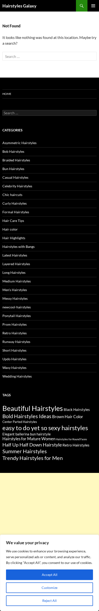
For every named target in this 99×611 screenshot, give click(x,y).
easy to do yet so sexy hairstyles (45, 428)
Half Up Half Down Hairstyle (32, 444)
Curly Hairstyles (14, 203)
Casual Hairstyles (15, 177)
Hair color (10, 229)
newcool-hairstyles (16, 307)
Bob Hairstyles (13, 151)
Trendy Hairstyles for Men (32, 458)
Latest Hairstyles (14, 255)
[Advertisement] (49, 522)
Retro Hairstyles (14, 333)
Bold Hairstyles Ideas (26, 416)
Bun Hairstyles (13, 169)
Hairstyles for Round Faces (71, 439)
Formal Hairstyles (15, 212)
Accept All (49, 575)
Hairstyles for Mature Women (28, 438)
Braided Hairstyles (16, 160)
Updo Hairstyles (14, 359)
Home (6, 94)
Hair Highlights (13, 238)
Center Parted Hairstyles (19, 422)
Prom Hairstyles (14, 324)
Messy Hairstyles (15, 298)
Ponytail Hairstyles (16, 316)
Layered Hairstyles (16, 264)
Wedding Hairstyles (17, 376)
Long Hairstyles (13, 272)
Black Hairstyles (77, 409)
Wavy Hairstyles (14, 368)
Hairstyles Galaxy (19, 5)
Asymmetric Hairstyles (19, 143)
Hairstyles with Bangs (18, 246)
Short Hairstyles (14, 350)
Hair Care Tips (13, 221)
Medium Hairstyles (16, 281)
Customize (49, 588)
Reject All (49, 601)
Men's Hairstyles (14, 290)
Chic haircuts (12, 195)
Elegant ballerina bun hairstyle (26, 434)
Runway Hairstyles (16, 342)
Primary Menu (93, 6)
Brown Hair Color (67, 416)
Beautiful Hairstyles (32, 408)
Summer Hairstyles (24, 451)
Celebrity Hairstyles (17, 186)
